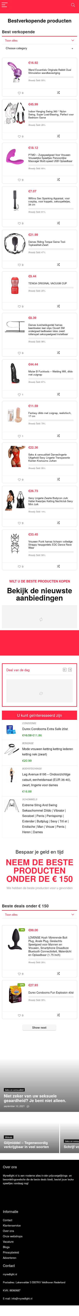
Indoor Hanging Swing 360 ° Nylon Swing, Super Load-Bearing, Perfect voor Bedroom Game (51, 114)
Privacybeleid (11, 1252)
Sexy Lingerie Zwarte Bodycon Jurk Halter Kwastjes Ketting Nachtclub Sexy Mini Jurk (50, 501)
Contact (7, 1220)
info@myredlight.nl (22, 1298)
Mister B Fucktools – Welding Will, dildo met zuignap (50, 373)
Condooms (29, 723)
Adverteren (9, 1258)
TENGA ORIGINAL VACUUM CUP (47, 283)
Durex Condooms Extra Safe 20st (45, 729)
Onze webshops (12, 1236)
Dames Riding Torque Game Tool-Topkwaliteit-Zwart (47, 243)
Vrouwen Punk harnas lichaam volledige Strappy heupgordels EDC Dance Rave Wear (50, 544)
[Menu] (4, 5)
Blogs (6, 1247)
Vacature (8, 1241)
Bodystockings (32, 768)
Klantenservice (12, 1225)
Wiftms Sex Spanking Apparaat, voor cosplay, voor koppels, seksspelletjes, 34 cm (49, 201)
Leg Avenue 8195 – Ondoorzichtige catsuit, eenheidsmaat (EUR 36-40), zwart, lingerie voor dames (46, 779)
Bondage (28, 743)
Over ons (8, 1231)
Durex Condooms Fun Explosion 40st (51, 992)
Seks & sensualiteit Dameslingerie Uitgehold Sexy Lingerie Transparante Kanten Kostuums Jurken (49, 457)
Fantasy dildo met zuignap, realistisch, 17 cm (49, 414)
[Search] (73, 5)
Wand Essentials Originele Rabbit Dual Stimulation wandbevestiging (49, 71)
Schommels (29, 799)
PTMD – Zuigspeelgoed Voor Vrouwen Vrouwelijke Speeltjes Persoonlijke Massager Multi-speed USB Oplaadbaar (50, 158)
